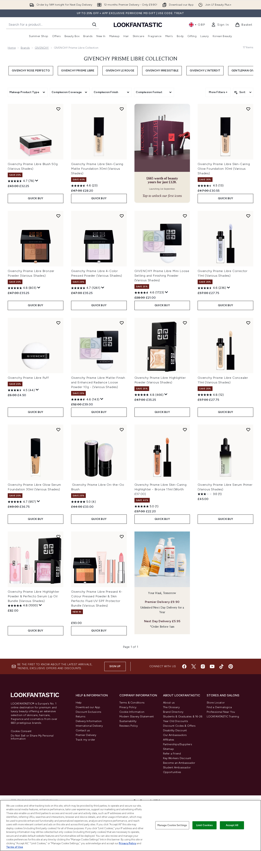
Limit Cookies (204, 825)
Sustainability (128, 721)
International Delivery (89, 725)
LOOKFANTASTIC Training (223, 716)
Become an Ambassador (179, 763)
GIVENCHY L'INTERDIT (205, 70)
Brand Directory (173, 712)
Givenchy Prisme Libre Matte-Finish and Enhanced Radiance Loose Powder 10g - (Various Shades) (98, 382)
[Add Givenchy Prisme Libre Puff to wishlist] (58, 322)
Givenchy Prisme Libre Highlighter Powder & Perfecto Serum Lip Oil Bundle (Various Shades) (33, 596)
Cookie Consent (21, 731)
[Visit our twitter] (193, 666)
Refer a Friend (172, 753)
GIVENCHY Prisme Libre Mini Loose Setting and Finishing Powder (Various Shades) (162, 275)
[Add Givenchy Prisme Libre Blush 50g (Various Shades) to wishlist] (58, 109)
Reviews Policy (128, 725)
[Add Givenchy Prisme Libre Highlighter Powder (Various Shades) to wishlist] (185, 322)
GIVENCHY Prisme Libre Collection (130, 59)
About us (169, 702)
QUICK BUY (35, 198)
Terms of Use (14, 847)
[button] (162, 153)
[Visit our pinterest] (230, 666)
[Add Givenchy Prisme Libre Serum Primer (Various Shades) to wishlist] (248, 429)
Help (79, 702)
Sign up (115, 666)
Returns (80, 716)
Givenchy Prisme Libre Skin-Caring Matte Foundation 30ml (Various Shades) (97, 168)
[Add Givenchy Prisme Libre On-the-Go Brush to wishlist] (121, 429)
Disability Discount (175, 730)
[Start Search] (94, 24)
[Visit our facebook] (184, 666)
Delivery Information (89, 721)
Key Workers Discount (177, 758)
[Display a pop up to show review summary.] (37, 180)
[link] (220, 25)
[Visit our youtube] (212, 666)
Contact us (83, 730)
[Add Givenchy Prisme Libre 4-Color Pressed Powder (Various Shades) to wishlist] (121, 215)
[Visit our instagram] (202, 666)
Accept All (232, 825)
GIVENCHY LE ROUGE (120, 70)
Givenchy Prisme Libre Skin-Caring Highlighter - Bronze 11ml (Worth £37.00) (160, 489)
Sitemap (168, 749)
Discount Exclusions (88, 712)
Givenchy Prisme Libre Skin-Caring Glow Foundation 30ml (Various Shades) (224, 168)
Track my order (85, 739)
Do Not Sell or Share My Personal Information (32, 737)
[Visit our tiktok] (221, 666)
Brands (25, 47)
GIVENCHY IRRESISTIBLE (162, 70)
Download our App (88, 707)
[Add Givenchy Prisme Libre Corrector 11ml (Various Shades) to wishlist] (248, 215)
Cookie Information (132, 712)
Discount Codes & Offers (179, 725)
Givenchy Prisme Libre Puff (28, 378)
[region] (130, 825)
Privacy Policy (128, 707)
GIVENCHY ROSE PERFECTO (31, 70)
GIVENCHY (42, 47)
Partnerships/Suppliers (177, 744)
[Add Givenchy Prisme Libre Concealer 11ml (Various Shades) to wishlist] (248, 322)
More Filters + (218, 92)
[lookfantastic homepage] (138, 24)
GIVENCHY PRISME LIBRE (77, 70)
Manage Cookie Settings (172, 825)
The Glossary (171, 707)
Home (12, 47)
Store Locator (216, 702)
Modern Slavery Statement (136, 716)
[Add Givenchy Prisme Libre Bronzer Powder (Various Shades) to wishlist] (58, 215)
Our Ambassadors (175, 735)
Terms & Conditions (132, 702)
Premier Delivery (86, 735)
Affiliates (168, 739)
